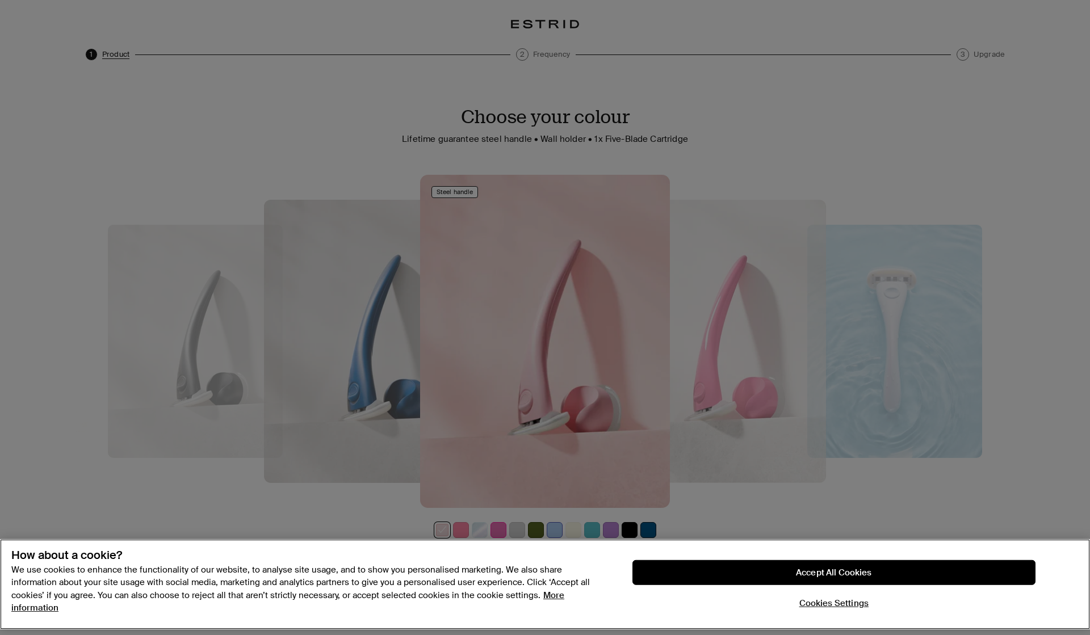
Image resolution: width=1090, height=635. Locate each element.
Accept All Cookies (834, 572)
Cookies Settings (834, 603)
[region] (545, 584)
